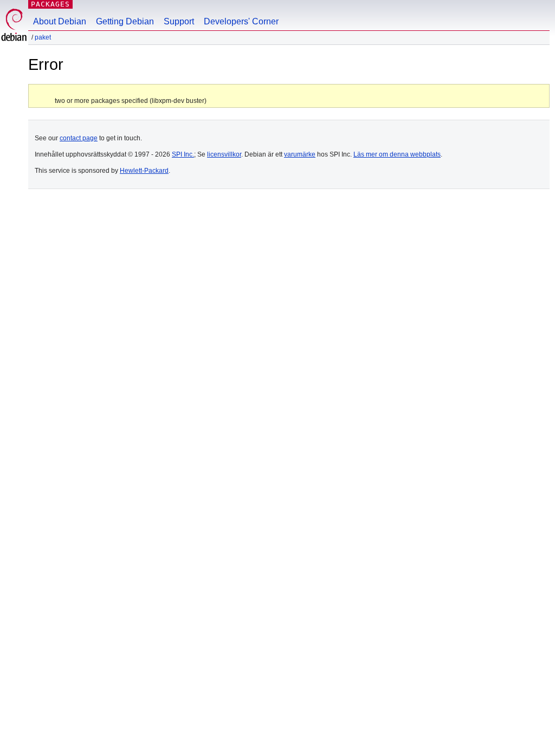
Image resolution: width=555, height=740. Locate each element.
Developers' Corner (241, 21)
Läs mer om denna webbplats (397, 154)
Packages (50, 4)
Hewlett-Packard (144, 170)
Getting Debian (125, 21)
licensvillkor (224, 154)
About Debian (59, 21)
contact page (79, 138)
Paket (43, 37)
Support (179, 21)
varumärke (299, 154)
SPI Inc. (183, 154)
